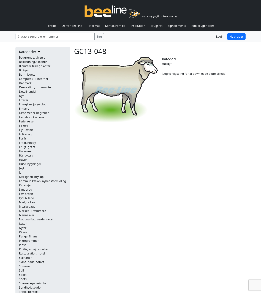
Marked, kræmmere (32, 211)
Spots (23, 279)
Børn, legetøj (27, 74)
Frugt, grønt (27, 147)
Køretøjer (25, 185)
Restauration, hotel (32, 253)
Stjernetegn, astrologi (33, 283)
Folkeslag (25, 134)
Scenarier (25, 258)
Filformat (94, 26)
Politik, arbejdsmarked (34, 249)
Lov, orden (26, 194)
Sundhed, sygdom (31, 287)
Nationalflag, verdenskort (36, 219)
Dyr (21, 96)
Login (220, 37)
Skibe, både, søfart (31, 262)
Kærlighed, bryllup (31, 177)
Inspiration (137, 26)
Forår (22, 138)
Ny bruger (236, 37)
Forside (51, 26)
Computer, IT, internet (33, 79)
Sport (22, 275)
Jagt (21, 168)
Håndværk (26, 155)
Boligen (24, 70)
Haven (23, 160)
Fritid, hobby (27, 143)
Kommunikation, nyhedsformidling (42, 181)
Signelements (177, 26)
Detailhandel (27, 92)
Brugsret (156, 26)
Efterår (23, 100)
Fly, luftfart (26, 130)
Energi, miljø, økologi (33, 104)
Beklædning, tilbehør (33, 62)
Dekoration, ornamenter (35, 87)
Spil (21, 270)
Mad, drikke (27, 202)
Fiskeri (23, 126)
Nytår (22, 228)
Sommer (25, 266)
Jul (20, 172)
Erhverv (24, 109)
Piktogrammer (29, 241)
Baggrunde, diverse (32, 57)
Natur (23, 224)
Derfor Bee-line (72, 26)
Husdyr (167, 64)
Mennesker (26, 215)
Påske (23, 232)
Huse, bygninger (30, 164)
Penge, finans (28, 236)
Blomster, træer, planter (34, 66)
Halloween (26, 151)
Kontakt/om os (115, 26)
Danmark (25, 83)
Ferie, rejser (27, 121)
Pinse (22, 245)
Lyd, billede (26, 198)
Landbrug (25, 189)
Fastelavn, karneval (32, 117)
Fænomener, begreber (34, 113)
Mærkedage (27, 207)
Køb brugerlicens (202, 26)
